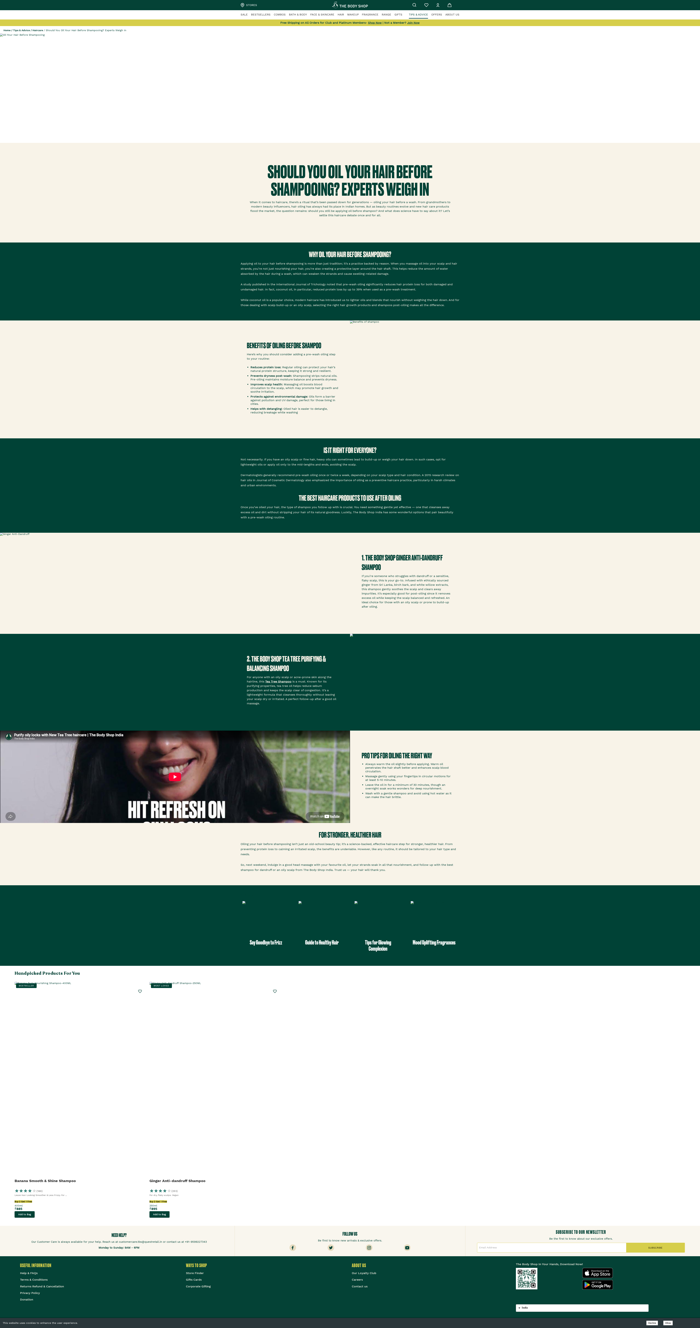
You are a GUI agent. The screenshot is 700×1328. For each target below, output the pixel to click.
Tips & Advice (418, 14)
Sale (244, 14)
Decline (652, 1323)
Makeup (353, 14)
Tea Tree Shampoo (278, 681)
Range (386, 14)
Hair (341, 14)
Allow (668, 1323)
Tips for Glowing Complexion (378, 945)
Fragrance (370, 14)
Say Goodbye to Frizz (266, 942)
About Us (452, 14)
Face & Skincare (322, 14)
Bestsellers (261, 14)
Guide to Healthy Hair (322, 942)
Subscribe (655, 1247)
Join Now (413, 22)
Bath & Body (298, 14)
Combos (280, 14)
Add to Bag (24, 1214)
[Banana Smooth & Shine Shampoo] (80, 1080)
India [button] (525, 1307)
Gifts (398, 14)
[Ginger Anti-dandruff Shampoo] (215, 1080)
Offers (436, 14)
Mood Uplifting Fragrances (434, 942)
